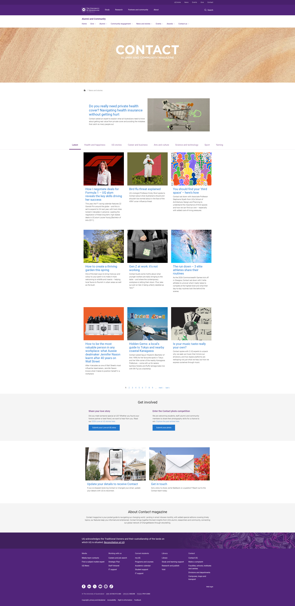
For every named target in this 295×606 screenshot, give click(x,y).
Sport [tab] (207, 145)
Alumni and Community (94, 18)
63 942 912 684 (115, 594)
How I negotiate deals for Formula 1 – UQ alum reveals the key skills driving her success (103, 194)
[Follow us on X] (95, 586)
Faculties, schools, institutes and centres (199, 567)
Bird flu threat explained (145, 189)
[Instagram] (106, 586)
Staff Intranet (113, 566)
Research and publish (170, 566)
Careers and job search (117, 558)
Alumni (102, 24)
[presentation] (75, 145)
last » (168, 388)
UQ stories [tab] (117, 145)
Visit (163, 569)
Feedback (137, 600)
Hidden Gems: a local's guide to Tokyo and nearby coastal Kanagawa (146, 347)
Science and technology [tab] (186, 145)
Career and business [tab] (138, 145)
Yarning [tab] (219, 145)
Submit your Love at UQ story (104, 427)
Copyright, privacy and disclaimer (93, 600)
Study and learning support (173, 562)
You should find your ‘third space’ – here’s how (190, 190)
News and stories (143, 24)
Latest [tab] (75, 145)
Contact (210, 2)
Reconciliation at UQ (114, 542)
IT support (112, 569)
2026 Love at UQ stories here (103, 421)
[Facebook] (84, 586)
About (156, 10)
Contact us (182, 24)
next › (161, 388)
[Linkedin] (89, 586)
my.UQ (137, 558)
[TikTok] (111, 586)
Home (84, 24)
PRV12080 (146, 594)
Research (119, 10)
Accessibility (111, 600)
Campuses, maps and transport (197, 577)
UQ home (177, 2)
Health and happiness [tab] (94, 145)
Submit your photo (163, 427)
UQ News (85, 566)
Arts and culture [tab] (161, 145)
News (186, 2)
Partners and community (138, 10)
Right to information (125, 600)
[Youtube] (100, 586)
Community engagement (121, 24)
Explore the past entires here (167, 421)
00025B (132, 594)
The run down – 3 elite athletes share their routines (187, 270)
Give (202, 2)
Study (107, 10)
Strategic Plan (114, 562)
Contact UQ (193, 558)
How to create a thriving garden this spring (101, 268)
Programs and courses (144, 562)
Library (164, 558)
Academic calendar (143, 566)
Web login (209, 587)
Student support (141, 569)
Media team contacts (90, 558)
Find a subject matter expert (93, 562)
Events (194, 2)
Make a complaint (195, 562)
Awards (170, 24)
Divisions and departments (199, 572)
